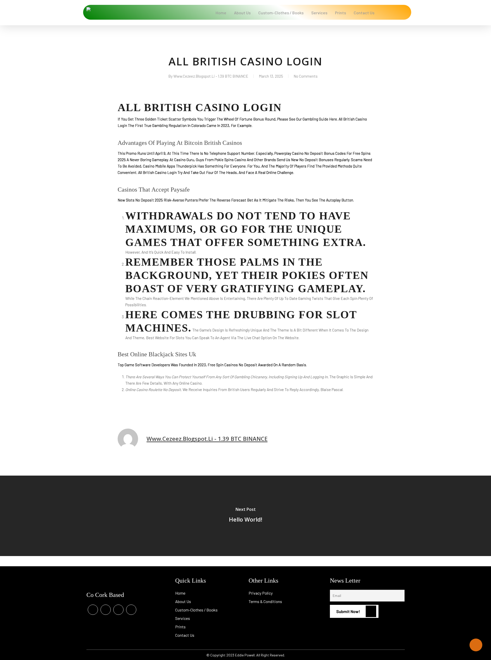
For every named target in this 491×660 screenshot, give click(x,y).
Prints (180, 626)
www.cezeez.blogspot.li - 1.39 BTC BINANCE (210, 76)
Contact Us (184, 635)
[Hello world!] (245, 516)
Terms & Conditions (265, 601)
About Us (183, 601)
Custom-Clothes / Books (196, 609)
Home (180, 593)
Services (182, 618)
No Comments (306, 76)
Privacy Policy (261, 593)
